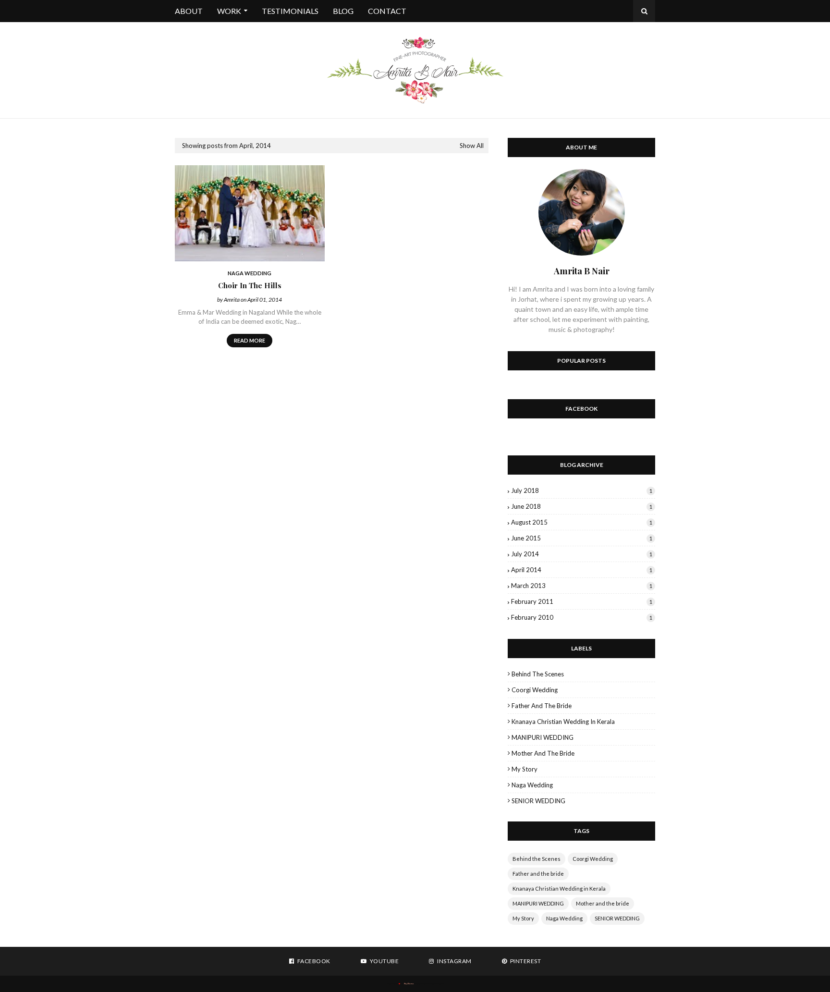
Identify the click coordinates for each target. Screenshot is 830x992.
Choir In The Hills (249, 285)
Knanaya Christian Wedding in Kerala (563, 721)
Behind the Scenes (538, 674)
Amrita (232, 299)
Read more (249, 340)
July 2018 (581, 490)
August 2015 (581, 522)
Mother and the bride (543, 753)
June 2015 (581, 538)
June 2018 (581, 506)
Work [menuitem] (229, 10)
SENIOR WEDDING (538, 801)
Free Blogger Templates (434, 984)
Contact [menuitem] (387, 10)
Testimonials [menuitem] (290, 10)
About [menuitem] (189, 10)
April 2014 (581, 570)
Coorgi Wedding (535, 690)
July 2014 (581, 554)
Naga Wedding (532, 785)
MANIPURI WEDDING (543, 737)
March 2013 (581, 585)
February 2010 (581, 617)
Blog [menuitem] (343, 10)
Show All (472, 145)
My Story (524, 769)
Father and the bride (542, 706)
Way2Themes (409, 984)
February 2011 (581, 601)
